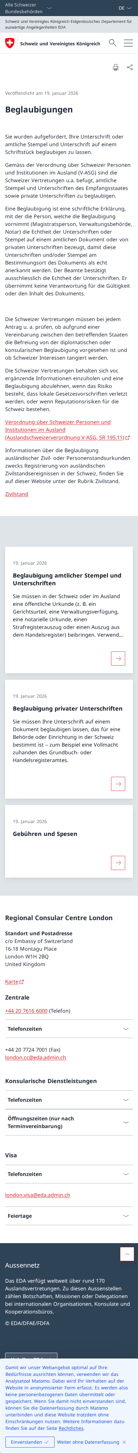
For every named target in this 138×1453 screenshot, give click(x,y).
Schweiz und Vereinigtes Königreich (60, 43)
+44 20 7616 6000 (26, 1010)
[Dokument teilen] (130, 67)
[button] (127, 1254)
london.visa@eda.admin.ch (37, 1194)
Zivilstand (16, 494)
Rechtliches (71, 1428)
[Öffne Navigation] (128, 43)
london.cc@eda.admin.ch (35, 1057)
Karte (11, 981)
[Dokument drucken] (115, 67)
